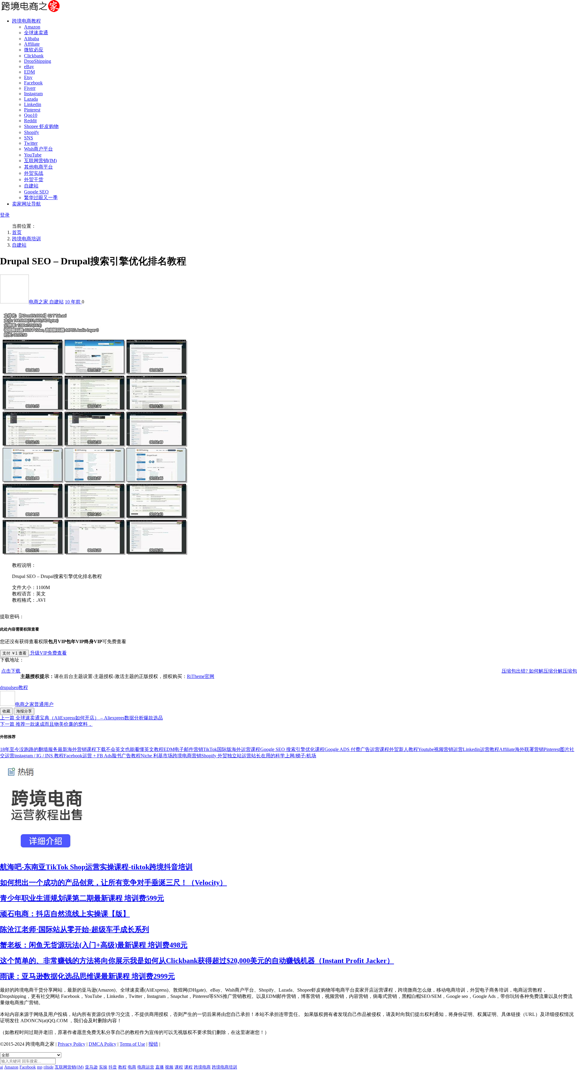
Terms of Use (132, 1044)
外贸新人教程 (403, 749)
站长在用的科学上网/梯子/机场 (283, 755)
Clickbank (34, 55)
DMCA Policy (102, 1044)
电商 (132, 1067)
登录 (5, 214)
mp (39, 1067)
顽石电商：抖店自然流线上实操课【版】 (65, 914)
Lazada (31, 99)
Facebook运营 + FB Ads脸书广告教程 (102, 755)
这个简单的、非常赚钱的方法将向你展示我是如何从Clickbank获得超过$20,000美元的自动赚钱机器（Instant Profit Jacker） (197, 961)
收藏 (6, 711)
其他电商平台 (38, 166)
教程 (23, 687)
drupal (6, 687)
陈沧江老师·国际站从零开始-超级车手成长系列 (74, 929)
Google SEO (36, 191)
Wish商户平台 (38, 148)
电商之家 (39, 301)
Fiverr (29, 88)
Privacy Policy (71, 1044)
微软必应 (33, 49)
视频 (169, 1067)
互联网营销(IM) (40, 160)
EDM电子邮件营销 (183, 749)
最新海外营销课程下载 (82, 749)
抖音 (112, 1067)
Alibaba (31, 38)
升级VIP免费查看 (48, 652)
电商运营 (145, 1067)
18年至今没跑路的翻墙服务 (29, 749)
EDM (29, 71)
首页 (17, 232)
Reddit (30, 120)
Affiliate (32, 44)
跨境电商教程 (26, 20)
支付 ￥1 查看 (14, 653)
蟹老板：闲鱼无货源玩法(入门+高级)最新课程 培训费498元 (94, 945)
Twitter (31, 143)
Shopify (31, 132)
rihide (48, 1067)
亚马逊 (91, 1067)
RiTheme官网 (200, 676)
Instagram (33, 93)
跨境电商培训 (26, 238)
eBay (29, 66)
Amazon (32, 26)
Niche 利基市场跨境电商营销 (171, 755)
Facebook (33, 82)
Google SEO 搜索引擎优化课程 (292, 749)
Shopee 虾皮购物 (41, 126)
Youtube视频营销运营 (440, 749)
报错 (153, 1044)
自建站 (31, 185)
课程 (179, 1067)
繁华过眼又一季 (41, 197)
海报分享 (24, 711)
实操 (103, 1067)
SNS (28, 137)
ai (1, 1067)
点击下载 (10, 670)
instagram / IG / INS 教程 (39, 755)
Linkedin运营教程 (481, 749)
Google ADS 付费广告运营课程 (357, 749)
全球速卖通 (36, 32)
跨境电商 (202, 1067)
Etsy (28, 77)
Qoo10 (30, 115)
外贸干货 (33, 179)
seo (15, 687)
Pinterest (32, 109)
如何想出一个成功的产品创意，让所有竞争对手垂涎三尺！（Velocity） (113, 882)
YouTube (32, 154)
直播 (159, 1067)
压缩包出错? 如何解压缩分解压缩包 (539, 670)
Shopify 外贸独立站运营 (226, 755)
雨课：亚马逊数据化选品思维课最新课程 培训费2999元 (87, 976)
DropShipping (37, 61)
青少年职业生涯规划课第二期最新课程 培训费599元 (82, 898)
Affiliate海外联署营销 (521, 749)
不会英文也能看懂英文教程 (134, 749)
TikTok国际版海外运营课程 (231, 749)
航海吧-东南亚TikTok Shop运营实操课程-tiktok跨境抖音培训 (96, 867)
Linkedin (32, 104)
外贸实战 (33, 173)
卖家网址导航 (26, 203)
